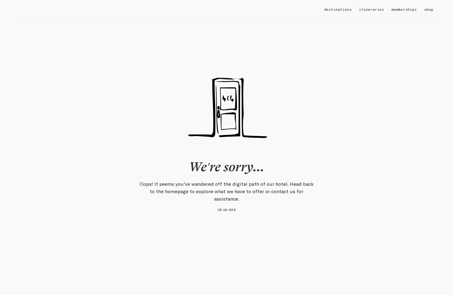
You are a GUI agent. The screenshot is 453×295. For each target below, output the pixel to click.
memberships (404, 9)
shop (428, 9)
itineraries (371, 9)
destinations (338, 9)
